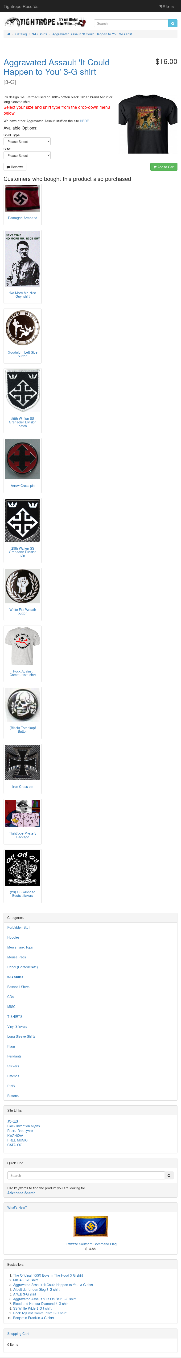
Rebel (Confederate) (22, 967)
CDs (10, 996)
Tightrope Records (21, 6)
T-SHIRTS (14, 1016)
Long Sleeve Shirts (21, 1036)
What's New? (17, 1207)
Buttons (13, 1095)
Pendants (14, 1056)
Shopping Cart (18, 1333)
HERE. (85, 120)
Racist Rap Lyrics (20, 1130)
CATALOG (14, 1144)
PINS (11, 1085)
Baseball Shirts (18, 986)
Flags (11, 1046)
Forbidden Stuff (18, 927)
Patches (13, 1076)
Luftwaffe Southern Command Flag (91, 1243)
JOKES (12, 1121)
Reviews (16, 166)
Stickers (13, 1066)
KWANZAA (15, 1135)
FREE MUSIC (17, 1140)
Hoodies (13, 937)
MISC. (11, 1006)
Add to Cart (165, 166)
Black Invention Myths (23, 1126)
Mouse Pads (16, 957)
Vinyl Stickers (17, 1026)
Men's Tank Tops (20, 947)
